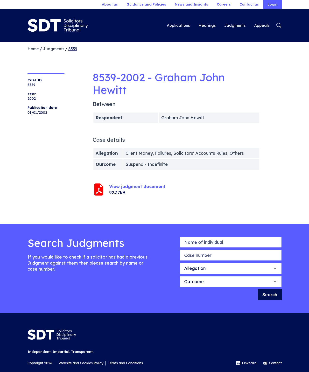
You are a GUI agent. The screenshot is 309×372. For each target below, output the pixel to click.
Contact (275, 363)
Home (33, 48)
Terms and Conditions (125, 363)
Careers (224, 4)
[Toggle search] (279, 25)
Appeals (261, 25)
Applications (178, 25)
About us (110, 4)
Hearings (207, 25)
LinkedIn (249, 363)
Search (269, 294)
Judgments (235, 25)
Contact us (249, 4)
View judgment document (137, 186)
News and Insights (191, 4)
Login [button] (272, 4)
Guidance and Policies (146, 4)
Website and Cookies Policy (81, 363)
